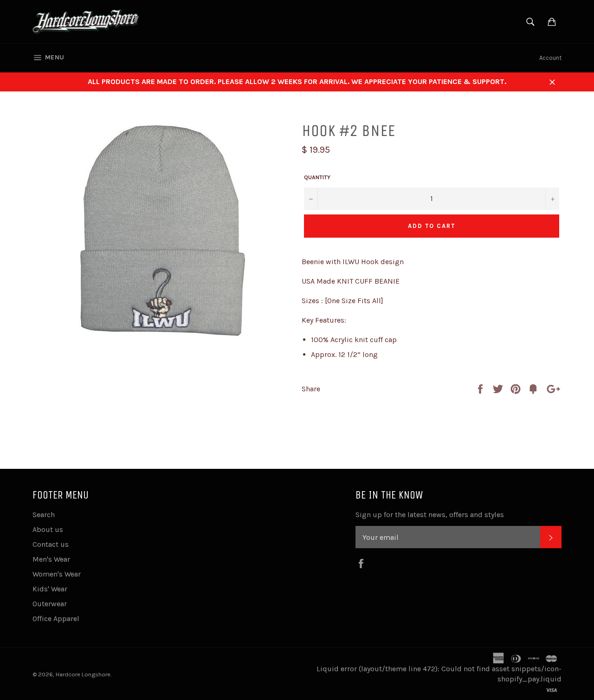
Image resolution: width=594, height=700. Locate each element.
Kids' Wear (49, 588)
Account (550, 57)
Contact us (50, 544)
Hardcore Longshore (83, 674)
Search (43, 514)
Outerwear (49, 603)
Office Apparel (55, 618)
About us (47, 529)
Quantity (317, 177)
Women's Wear (56, 574)
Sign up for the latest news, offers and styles (429, 514)
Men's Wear (51, 559)
